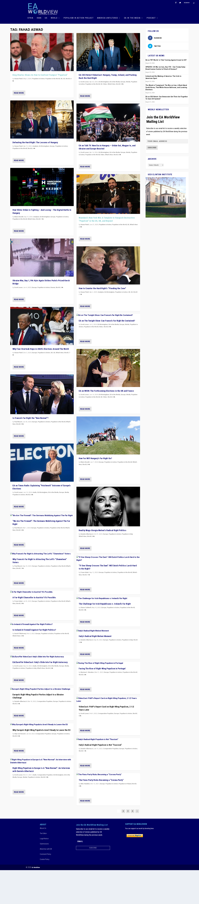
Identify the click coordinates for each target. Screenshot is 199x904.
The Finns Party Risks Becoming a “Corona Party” (101, 780)
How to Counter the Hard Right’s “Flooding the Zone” (102, 288)
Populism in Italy (31, 668)
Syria (30, 18)
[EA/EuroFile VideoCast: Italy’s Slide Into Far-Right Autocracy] (42, 656)
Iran (39, 18)
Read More (19, 93)
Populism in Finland (125, 784)
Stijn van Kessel (19, 734)
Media (67, 492)
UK (61, 79)
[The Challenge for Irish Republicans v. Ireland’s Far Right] (108, 598)
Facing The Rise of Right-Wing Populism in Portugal (102, 668)
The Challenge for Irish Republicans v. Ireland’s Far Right (105, 604)
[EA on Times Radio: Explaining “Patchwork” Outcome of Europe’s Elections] (42, 463)
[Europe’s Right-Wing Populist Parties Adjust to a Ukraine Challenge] (42, 689)
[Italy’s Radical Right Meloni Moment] (108, 630)
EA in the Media (132, 18)
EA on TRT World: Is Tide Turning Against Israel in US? (166, 60)
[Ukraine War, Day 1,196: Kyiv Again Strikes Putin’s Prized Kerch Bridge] (42, 258)
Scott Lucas (18, 287)
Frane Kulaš (18, 601)
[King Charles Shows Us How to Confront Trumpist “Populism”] (42, 52)
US (46, 18)
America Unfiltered (107, 18)
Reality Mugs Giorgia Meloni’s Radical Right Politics (102, 530)
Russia (53, 287)
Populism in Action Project (79, 18)
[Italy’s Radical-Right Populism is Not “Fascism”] (108, 739)
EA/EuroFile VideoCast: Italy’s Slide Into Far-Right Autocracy (40, 662)
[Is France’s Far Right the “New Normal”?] (42, 394)
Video (105, 84)
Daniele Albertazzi (20, 701)
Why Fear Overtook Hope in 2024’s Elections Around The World (41, 349)
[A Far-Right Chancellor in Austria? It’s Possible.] (42, 592)
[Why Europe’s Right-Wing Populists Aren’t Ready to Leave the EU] (42, 724)
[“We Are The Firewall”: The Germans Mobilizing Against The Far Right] (42, 515)
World (54, 18)
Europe (52, 146)
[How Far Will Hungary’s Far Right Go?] (108, 435)
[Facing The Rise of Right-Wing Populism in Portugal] (108, 663)
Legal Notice (44, 839)
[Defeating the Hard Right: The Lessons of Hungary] (42, 119)
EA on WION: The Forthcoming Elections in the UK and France (106, 391)
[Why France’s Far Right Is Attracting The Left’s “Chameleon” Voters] (42, 553)
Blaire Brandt (18, 217)
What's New (31, 219)
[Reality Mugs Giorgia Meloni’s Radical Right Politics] (108, 506)
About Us (43, 828)
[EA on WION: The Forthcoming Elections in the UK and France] (108, 368)
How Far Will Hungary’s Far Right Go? (95, 458)
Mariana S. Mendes (87, 672)
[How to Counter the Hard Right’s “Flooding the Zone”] (108, 265)
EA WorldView (36, 867)
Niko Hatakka (85, 784)
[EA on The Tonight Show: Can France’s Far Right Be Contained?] (108, 315)
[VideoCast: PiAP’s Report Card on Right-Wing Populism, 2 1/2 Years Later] (108, 700)
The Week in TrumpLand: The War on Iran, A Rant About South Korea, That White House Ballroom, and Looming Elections (166, 87)
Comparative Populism (44, 701)
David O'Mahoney (20, 634)
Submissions (44, 844)
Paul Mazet (18, 422)
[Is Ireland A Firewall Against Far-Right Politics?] (42, 624)
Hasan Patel (18, 79)
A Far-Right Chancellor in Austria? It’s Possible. (34, 597)
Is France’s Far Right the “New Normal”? (30, 418)
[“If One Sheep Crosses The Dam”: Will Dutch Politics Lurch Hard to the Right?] (108, 559)
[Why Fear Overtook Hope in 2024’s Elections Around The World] (42, 326)
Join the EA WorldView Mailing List (163, 119)
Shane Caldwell (86, 608)
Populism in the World (52, 79)
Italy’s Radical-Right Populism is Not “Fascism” (100, 745)
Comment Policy (45, 854)
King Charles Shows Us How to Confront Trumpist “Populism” (40, 75)
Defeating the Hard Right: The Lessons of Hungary (35, 142)
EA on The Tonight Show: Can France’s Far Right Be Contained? (107, 320)
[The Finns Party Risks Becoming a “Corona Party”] (108, 774)
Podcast (151, 18)
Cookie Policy (44, 859)
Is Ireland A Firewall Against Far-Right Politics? (34, 630)
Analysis (35, 146)
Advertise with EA (46, 849)
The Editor (43, 833)
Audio (35, 492)
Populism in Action (38, 79)
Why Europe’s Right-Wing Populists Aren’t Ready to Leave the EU (41, 730)
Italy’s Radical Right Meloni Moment (95, 636)
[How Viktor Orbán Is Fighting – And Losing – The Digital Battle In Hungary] (42, 187)
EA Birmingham (44, 146)
